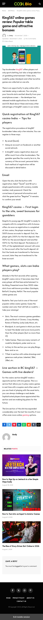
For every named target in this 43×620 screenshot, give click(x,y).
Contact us (21, 601)
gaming (25, 415)
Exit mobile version (21, 617)
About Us (30, 598)
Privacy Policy (18, 598)
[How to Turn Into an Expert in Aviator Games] (21, 500)
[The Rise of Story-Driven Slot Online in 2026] (21, 532)
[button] (3, 3)
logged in (18, 566)
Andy (11, 36)
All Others (11, 11)
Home (4, 11)
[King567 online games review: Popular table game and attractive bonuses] (21, 55)
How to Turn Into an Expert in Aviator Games (21, 514)
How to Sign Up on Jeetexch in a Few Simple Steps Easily (20, 480)
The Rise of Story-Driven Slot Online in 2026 (20, 546)
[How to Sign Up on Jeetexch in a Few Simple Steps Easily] (21, 465)
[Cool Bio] (23, 3)
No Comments (31, 39)
